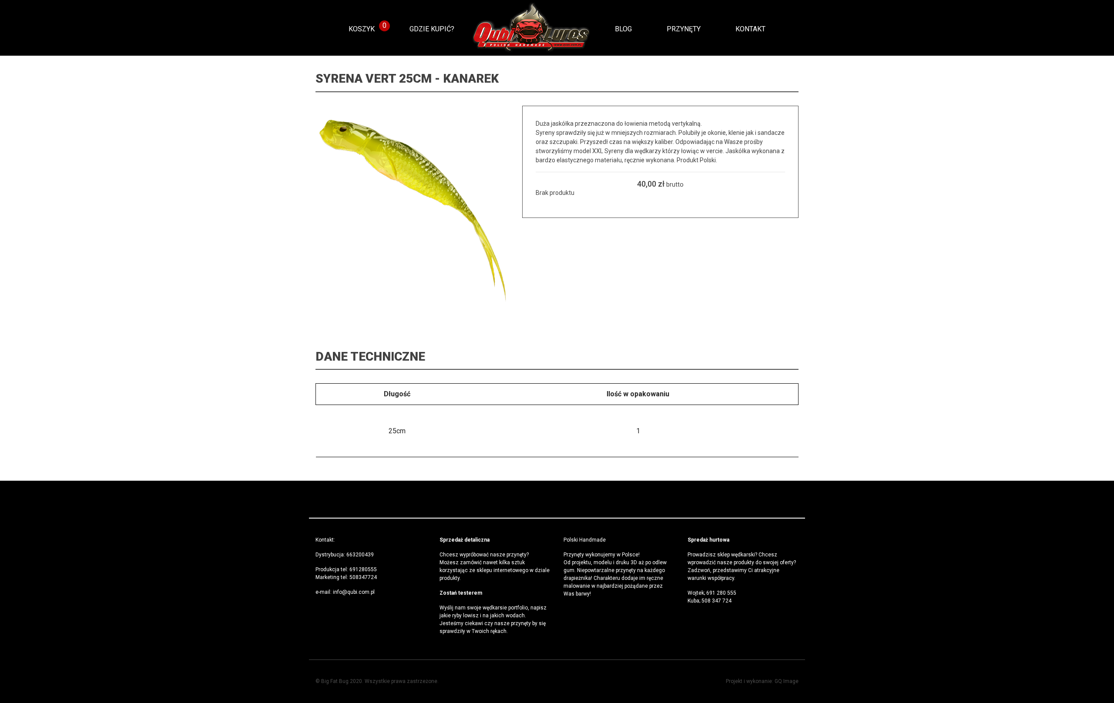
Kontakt (750, 29)
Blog (623, 29)
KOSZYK (362, 29)
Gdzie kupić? (431, 29)
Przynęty (684, 29)
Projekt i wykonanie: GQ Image (762, 681)
